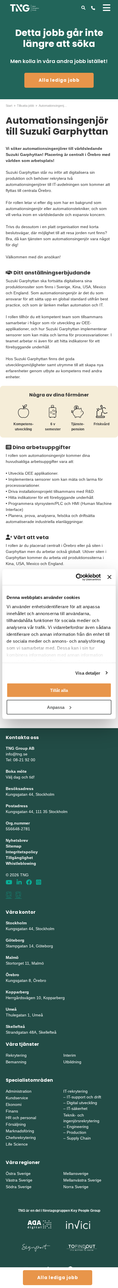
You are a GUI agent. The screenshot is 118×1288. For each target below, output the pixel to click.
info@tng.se (16, 754)
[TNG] (24, 7)
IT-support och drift (84, 1097)
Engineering (77, 1126)
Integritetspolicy (22, 852)
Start (9, 105)
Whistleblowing (21, 863)
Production (76, 1132)
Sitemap (13, 846)
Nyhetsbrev (17, 840)
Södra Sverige (19, 1186)
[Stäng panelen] (109, 577)
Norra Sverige (75, 1186)
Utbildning (72, 1062)
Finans (12, 1111)
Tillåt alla (59, 690)
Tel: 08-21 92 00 (20, 759)
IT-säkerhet (77, 1108)
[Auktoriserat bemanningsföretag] (9, 895)
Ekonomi (13, 1104)
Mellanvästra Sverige (82, 1180)
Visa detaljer (87, 672)
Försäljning (16, 1124)
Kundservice (17, 1098)
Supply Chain (79, 1138)
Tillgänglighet (19, 857)
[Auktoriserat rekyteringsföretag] (18, 895)
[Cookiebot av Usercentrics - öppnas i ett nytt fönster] (76, 577)
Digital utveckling (82, 1102)
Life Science (17, 1144)
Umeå (11, 1009)
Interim (69, 1055)
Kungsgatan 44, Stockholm (30, 794)
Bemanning (16, 1062)
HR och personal (21, 1117)
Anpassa (55, 707)
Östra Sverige (18, 1173)
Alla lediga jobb (59, 80)
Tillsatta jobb (25, 105)
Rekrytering (16, 1055)
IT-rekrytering (75, 1091)
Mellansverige (75, 1173)
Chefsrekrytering (21, 1137)
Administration (19, 1091)
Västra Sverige (19, 1180)
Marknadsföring (20, 1131)
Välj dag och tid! (20, 777)
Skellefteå (15, 1026)
